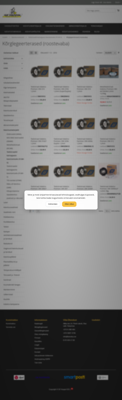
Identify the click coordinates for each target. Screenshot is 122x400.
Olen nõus (69, 204)
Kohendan (52, 204)
